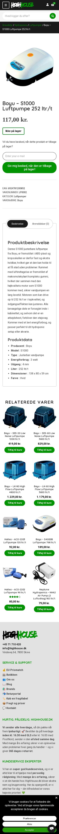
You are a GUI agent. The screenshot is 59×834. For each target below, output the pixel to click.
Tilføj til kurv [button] (15, 449)
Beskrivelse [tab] (17, 223)
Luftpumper (35, 25)
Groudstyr (7, 25)
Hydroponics (21, 25)
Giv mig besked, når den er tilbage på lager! (30, 167)
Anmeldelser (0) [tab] (40, 223)
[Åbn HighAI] (52, 828)
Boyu (20, 200)
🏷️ (15, 698)
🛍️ (8, 689)
